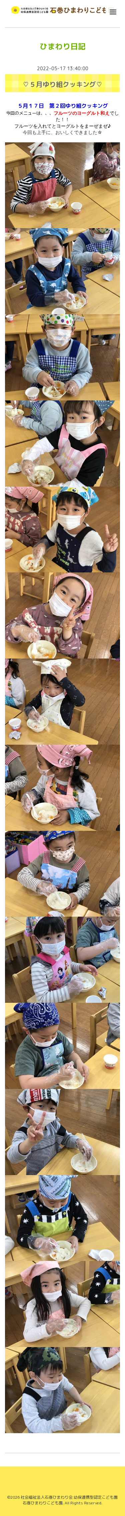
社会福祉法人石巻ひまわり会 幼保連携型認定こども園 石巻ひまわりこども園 (69, 1500)
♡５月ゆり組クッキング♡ (63, 84)
